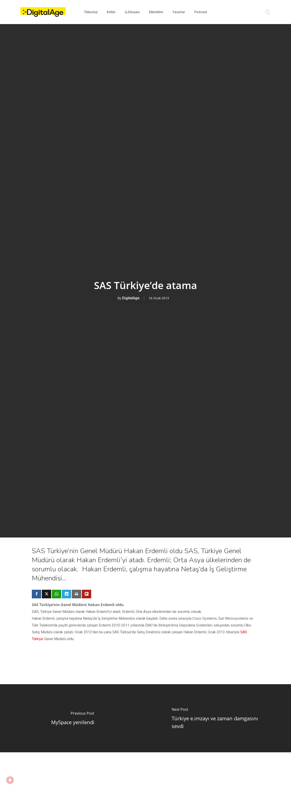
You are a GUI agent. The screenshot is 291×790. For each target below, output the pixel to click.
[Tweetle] (46, 594)
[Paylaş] (36, 594)
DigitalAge (130, 298)
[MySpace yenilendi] (73, 718)
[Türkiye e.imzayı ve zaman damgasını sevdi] (218, 718)
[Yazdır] (76, 594)
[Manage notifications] (10, 780)
